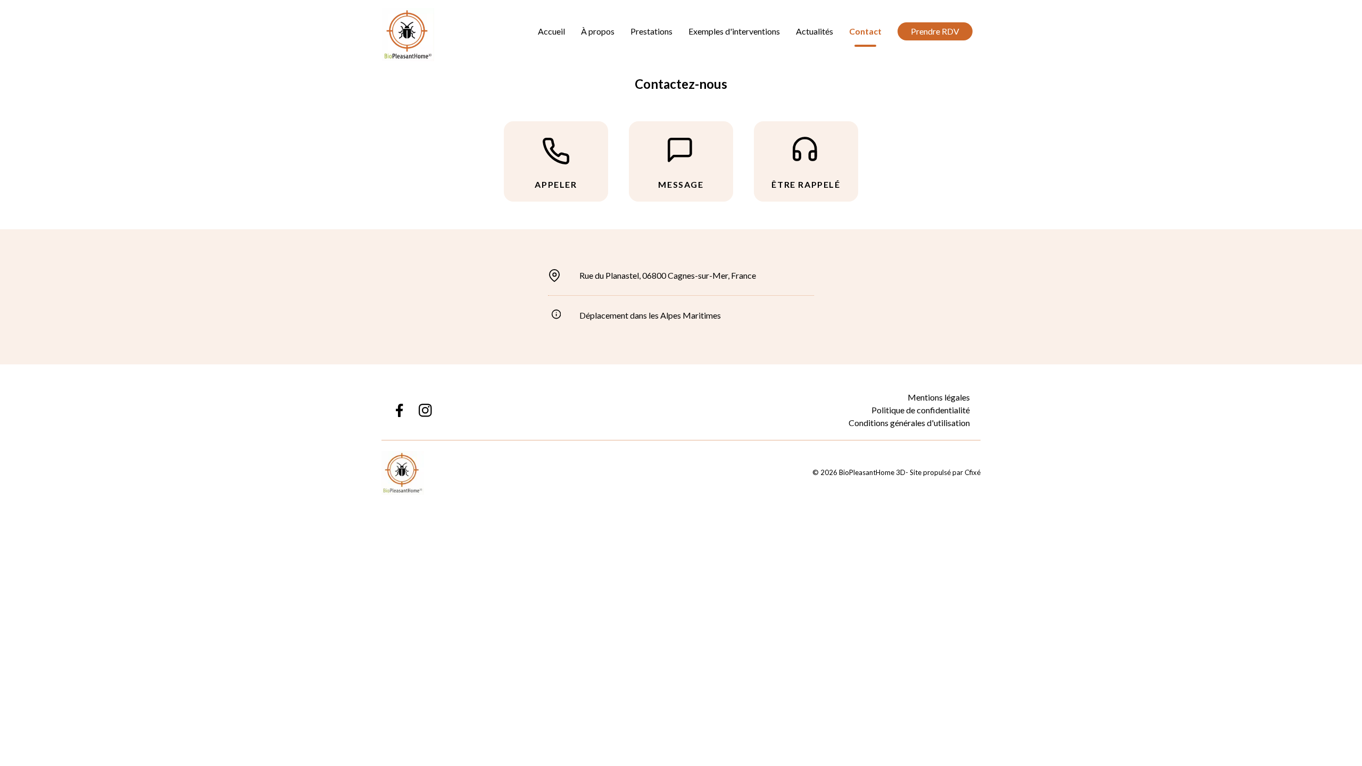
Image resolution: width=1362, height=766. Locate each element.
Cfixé (973, 472)
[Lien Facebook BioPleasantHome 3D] (398, 410)
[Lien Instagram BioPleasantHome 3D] (425, 410)
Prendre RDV (935, 31)
